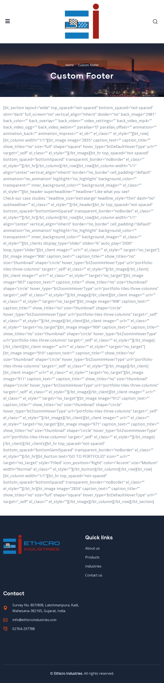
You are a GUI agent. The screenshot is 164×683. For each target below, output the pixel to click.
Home (69, 65)
